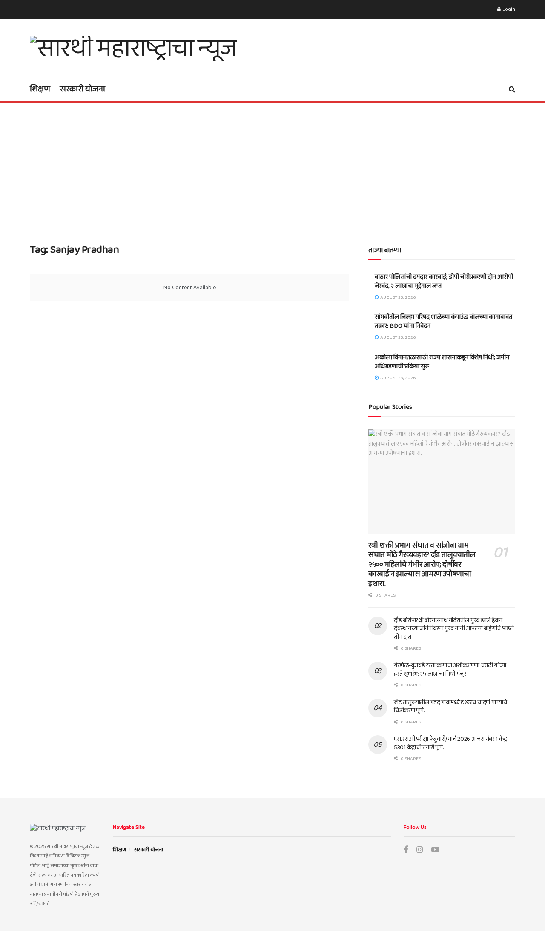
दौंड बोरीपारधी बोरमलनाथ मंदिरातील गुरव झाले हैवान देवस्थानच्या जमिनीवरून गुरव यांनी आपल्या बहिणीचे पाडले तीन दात (454, 629)
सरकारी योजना (82, 89)
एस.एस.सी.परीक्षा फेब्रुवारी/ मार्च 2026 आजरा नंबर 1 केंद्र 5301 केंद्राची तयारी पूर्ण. (450, 743)
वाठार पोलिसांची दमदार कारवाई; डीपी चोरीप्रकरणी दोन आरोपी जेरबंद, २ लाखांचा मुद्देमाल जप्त (444, 281)
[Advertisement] (272, 166)
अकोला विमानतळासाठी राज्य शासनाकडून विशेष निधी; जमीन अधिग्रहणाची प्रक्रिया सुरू (442, 361)
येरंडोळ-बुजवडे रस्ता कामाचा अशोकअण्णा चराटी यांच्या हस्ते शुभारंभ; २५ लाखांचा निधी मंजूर (450, 670)
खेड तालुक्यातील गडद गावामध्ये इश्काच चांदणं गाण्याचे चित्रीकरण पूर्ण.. (450, 707)
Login (508, 9)
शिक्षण (40, 89)
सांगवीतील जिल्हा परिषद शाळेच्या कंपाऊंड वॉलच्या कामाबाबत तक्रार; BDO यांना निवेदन (443, 321)
